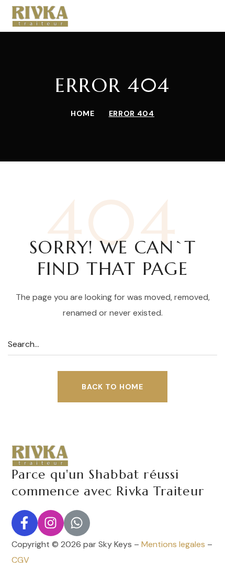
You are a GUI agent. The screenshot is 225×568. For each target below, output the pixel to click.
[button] (112, 386)
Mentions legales (173, 544)
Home (83, 113)
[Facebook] (25, 523)
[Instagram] (51, 523)
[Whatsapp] (77, 523)
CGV (20, 559)
